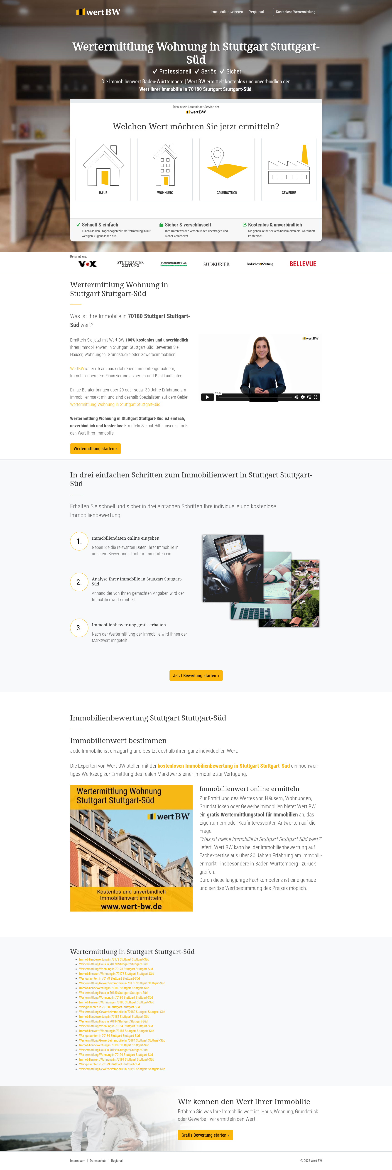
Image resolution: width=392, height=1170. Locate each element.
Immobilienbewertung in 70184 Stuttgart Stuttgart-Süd (114, 1017)
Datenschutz (98, 1161)
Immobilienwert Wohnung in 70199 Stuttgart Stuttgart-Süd (116, 1059)
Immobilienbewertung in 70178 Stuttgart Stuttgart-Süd (114, 959)
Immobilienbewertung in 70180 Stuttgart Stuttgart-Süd (114, 988)
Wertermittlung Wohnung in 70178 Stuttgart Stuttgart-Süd (116, 969)
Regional (256, 12)
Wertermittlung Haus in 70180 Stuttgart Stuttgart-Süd (113, 993)
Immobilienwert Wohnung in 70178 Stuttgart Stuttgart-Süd (116, 974)
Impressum (77, 1161)
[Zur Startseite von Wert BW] (99, 12)
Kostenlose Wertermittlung (295, 12)
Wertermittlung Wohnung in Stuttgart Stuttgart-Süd (115, 404)
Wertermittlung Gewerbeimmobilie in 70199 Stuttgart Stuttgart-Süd (122, 1069)
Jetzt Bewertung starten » (196, 675)
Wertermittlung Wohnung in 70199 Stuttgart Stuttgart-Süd (116, 1055)
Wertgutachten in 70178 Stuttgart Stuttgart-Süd (109, 978)
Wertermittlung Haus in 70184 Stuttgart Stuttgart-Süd (113, 1021)
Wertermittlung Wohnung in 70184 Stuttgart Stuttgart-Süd (116, 1026)
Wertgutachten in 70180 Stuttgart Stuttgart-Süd (109, 1007)
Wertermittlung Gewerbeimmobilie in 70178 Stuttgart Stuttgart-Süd (122, 983)
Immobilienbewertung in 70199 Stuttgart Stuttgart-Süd (114, 1045)
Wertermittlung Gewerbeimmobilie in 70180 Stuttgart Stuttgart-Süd (122, 1012)
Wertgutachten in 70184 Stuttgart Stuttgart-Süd (109, 1036)
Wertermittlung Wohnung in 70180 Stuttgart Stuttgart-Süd (116, 997)
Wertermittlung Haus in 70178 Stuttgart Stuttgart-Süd (113, 964)
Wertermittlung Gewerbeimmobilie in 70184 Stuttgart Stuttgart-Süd (122, 1040)
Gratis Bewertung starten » (205, 1135)
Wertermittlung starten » (95, 448)
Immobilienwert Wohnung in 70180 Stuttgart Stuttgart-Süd (116, 1002)
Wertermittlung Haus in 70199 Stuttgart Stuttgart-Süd (113, 1050)
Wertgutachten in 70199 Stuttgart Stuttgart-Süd (109, 1064)
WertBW (77, 368)
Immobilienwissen (227, 12)
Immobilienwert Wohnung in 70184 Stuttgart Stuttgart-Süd (116, 1031)
